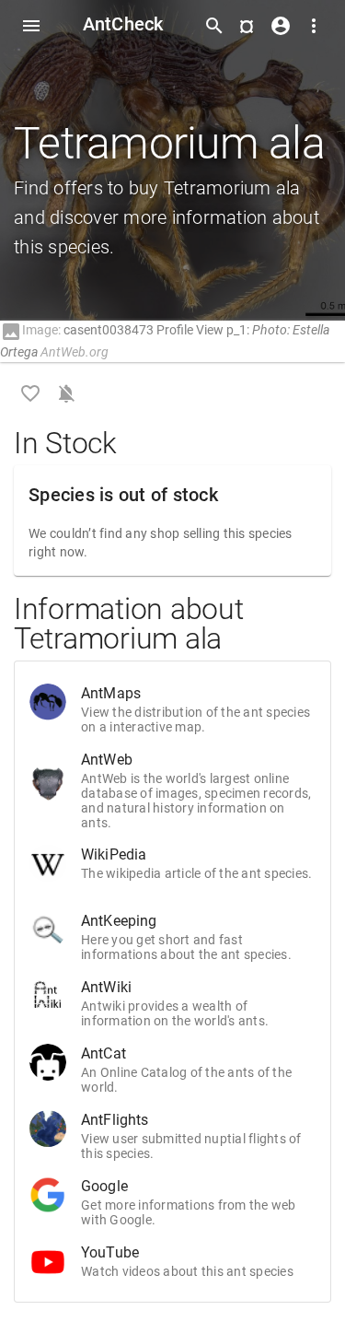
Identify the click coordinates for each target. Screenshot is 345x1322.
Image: (30, 329)
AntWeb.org (74, 352)
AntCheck (123, 24)
